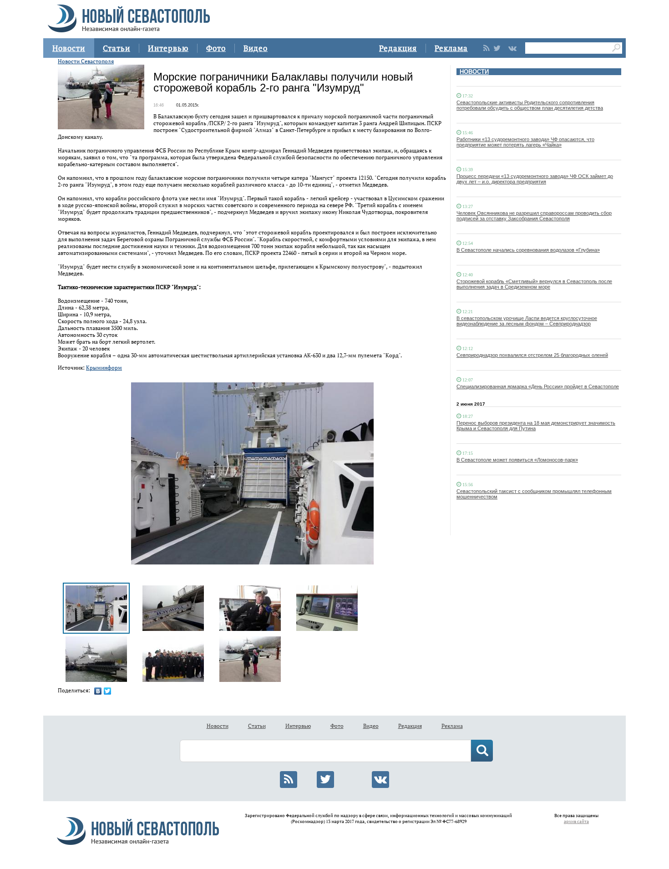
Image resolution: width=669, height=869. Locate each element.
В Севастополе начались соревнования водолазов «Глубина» (528, 250)
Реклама (451, 48)
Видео (255, 48)
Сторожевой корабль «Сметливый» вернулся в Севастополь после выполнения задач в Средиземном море (534, 284)
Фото (216, 48)
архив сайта (576, 821)
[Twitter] (107, 691)
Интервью (168, 48)
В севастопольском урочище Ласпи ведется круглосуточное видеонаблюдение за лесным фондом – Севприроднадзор (526, 320)
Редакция (398, 48)
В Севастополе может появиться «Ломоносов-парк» (517, 459)
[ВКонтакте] (98, 691)
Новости (68, 48)
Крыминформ (104, 367)
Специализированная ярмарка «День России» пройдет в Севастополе (537, 386)
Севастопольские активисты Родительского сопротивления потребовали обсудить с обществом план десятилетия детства (529, 105)
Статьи (116, 48)
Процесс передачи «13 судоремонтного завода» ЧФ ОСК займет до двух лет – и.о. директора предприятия (534, 178)
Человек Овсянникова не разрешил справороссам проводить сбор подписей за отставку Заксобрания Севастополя (534, 215)
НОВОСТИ (474, 71)
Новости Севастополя (86, 61)
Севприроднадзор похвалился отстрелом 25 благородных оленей (532, 355)
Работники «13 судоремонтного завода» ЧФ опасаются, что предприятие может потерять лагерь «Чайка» (525, 142)
